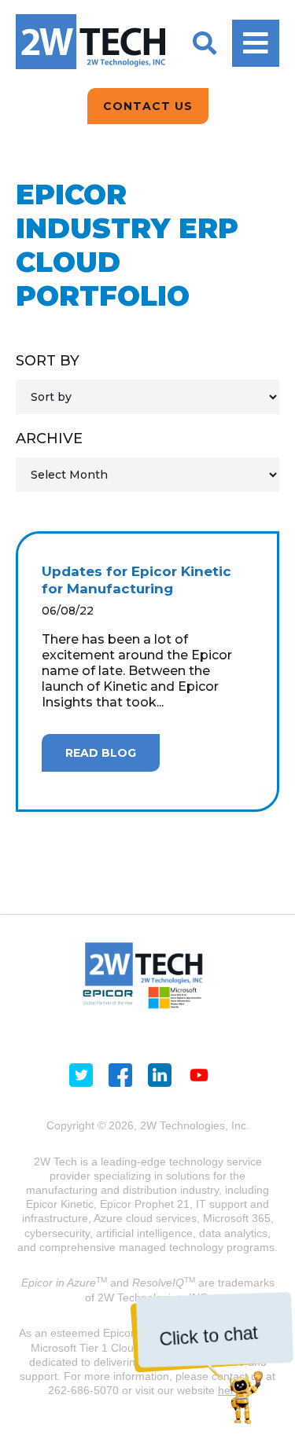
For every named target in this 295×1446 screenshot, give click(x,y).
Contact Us (148, 106)
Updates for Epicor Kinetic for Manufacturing (136, 579)
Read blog (100, 753)
